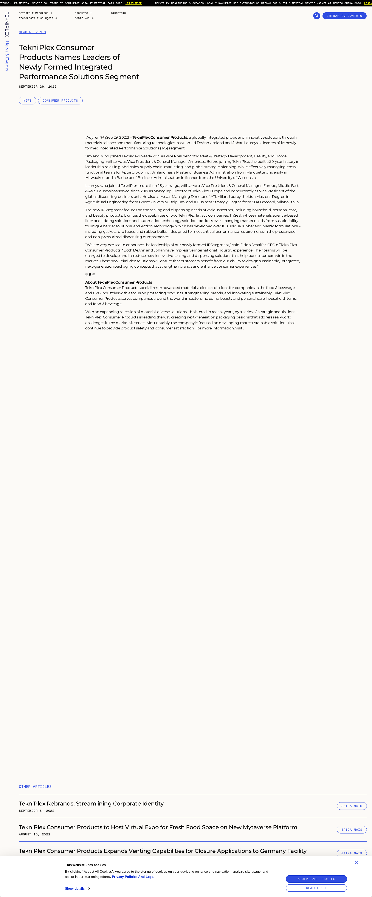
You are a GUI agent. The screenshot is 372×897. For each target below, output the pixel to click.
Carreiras (118, 13)
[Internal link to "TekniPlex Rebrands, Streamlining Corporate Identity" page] (193, 806)
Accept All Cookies (316, 879)
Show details (75, 888)
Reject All (316, 888)
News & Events (32, 32)
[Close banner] (356, 862)
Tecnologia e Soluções (36, 18)
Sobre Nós (82, 18)
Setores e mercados (33, 13)
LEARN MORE (134, 3)
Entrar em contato (344, 16)
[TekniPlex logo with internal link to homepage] (7, 24)
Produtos (81, 13)
